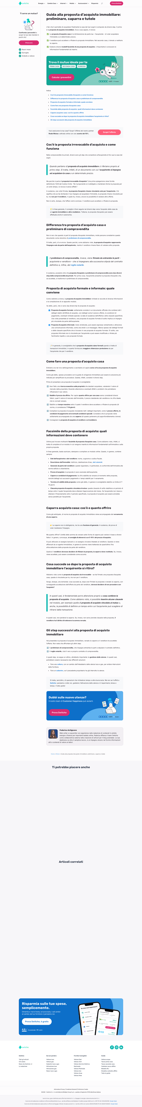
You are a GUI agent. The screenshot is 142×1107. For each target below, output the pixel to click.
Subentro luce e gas (52, 1064)
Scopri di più (113, 1101)
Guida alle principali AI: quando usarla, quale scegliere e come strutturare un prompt (105, 842)
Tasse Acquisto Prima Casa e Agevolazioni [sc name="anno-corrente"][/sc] (47, 974)
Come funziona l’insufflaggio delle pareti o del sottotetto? (33, 799)
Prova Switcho (116, 3)
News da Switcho (24, 1064)
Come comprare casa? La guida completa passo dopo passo (42, 908)
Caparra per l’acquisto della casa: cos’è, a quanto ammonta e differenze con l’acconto (51, 886)
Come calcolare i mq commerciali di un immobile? (38, 930)
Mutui (58, 754)
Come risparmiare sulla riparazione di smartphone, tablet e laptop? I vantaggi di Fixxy (107, 800)
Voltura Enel (78, 1059)
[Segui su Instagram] (117, 1047)
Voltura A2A (78, 1061)
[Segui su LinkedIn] (121, 1047)
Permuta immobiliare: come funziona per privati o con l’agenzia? (43, 893)
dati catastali (97, 462)
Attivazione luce (51, 1066)
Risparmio (94, 3)
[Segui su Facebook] (112, 1047)
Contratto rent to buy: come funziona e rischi (36, 900)
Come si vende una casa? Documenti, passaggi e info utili (41, 959)
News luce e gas (51, 1071)
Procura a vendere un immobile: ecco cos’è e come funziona (42, 922)
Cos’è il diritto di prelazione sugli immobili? (35, 952)
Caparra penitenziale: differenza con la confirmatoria (39, 878)
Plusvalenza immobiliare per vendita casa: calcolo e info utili (42, 915)
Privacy (59, 1089)
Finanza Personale (108, 805)
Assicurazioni (82, 3)
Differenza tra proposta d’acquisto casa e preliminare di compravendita (76, 98)
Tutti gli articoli (24, 1059)
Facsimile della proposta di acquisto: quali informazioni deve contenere (76, 109)
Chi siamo (22, 1061)
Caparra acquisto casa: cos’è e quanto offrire (67, 113)
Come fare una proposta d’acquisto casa (65, 106)
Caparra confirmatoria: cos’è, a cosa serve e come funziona (69, 841)
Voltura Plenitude (79, 1068)
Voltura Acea (78, 1073)
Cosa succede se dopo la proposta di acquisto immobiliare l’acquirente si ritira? (79, 116)
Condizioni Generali (71, 1089)
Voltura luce (50, 1059)
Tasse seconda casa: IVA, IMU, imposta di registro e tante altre (43, 981)
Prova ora (28, 43)
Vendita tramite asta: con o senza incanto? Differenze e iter (41, 937)
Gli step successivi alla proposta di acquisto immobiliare (71, 120)
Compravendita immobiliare (73, 846)
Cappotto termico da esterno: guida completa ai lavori (70, 799)
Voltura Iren (77, 1071)
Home (53, 754)
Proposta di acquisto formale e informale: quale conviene (71, 102)
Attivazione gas (51, 1068)
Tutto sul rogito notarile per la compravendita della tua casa (41, 988)
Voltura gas (50, 1061)
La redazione (23, 1066)
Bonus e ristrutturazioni (37, 803)
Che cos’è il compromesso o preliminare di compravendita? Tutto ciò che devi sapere (50, 966)
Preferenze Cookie (83, 1089)
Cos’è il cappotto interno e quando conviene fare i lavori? (33, 841)
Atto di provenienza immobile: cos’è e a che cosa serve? (40, 944)
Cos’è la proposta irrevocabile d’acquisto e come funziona (71, 95)
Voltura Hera (78, 1075)
